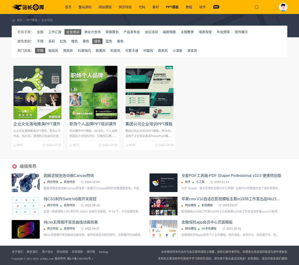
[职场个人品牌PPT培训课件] (93, 92)
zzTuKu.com (47, 258)
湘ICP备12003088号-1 (80, 258)
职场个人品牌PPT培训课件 (93, 124)
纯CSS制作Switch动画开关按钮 (70, 199)
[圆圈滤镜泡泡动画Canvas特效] (26, 182)
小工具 (200, 182)
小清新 (177, 50)
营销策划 (112, 32)
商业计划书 (92, 32)
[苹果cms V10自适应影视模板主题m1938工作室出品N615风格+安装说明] (164, 206)
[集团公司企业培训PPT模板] (149, 92)
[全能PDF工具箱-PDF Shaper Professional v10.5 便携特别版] (164, 182)
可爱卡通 (131, 50)
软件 (202, 7)
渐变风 (192, 50)
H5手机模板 (209, 228)
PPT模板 (172, 7)
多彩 (51, 41)
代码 (142, 7)
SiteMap (103, 252)
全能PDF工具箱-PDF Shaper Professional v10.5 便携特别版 (231, 176)
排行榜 (91, 252)
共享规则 (77, 252)
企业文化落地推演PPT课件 (37, 124)
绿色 (97, 41)
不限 (40, 41)
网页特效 (125, 7)
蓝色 (109, 41)
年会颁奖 (223, 32)
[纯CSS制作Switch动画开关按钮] (26, 206)
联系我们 (32, 252)
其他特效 (69, 182)
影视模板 (207, 205)
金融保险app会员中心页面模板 (207, 222)
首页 (68, 7)
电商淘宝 (205, 32)
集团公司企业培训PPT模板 (149, 124)
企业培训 (47, 20)
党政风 (68, 50)
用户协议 (47, 252)
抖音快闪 (84, 50)
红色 (63, 41)
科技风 (115, 50)
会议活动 (151, 32)
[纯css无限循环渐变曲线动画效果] (26, 229)
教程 (189, 7)
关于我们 (17, 252)
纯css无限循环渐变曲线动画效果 (71, 222)
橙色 (74, 41)
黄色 (86, 41)
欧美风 (101, 50)
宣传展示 (241, 32)
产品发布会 (132, 32)
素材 (155, 7)
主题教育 (187, 32)
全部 (40, 32)
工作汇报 (54, 32)
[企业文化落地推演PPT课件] (37, 92)
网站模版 (105, 7)
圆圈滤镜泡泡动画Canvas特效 (69, 176)
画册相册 (169, 32)
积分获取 (62, 252)
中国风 (148, 50)
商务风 (163, 50)
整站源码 (85, 7)
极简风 (53, 50)
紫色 (120, 41)
